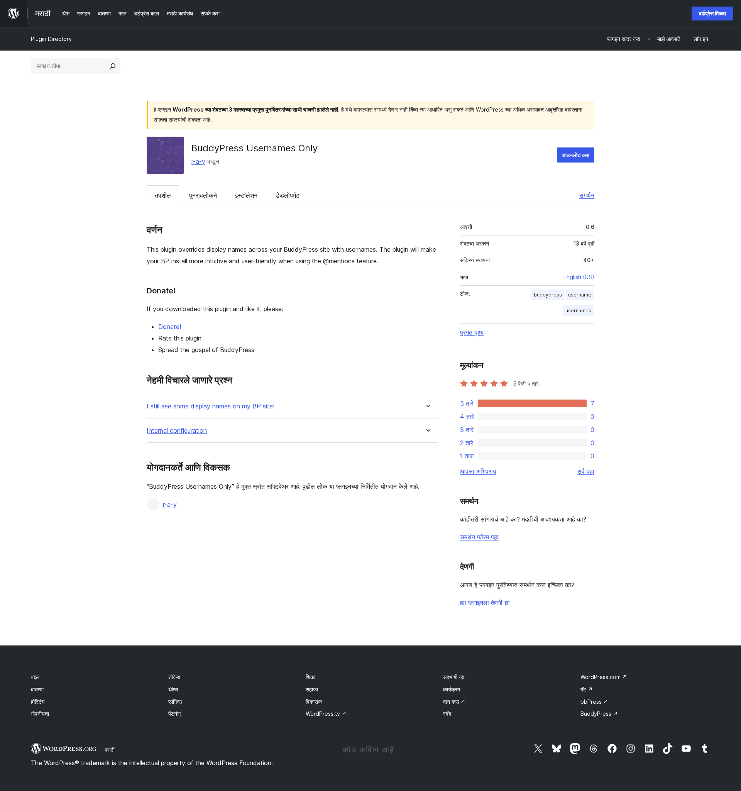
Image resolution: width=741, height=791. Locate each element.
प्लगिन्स (175, 701)
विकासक (314, 701)
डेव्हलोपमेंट (287, 195)
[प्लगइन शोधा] (112, 66)
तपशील (163, 195)
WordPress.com (603, 677)
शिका (310, 677)
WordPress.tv (326, 713)
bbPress (594, 701)
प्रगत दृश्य (472, 332)
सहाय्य (312, 689)
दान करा (454, 701)
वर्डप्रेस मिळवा (712, 13)
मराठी (110, 750)
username (579, 295)
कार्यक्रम (451, 689)
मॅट (586, 689)
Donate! (169, 326)
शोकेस (174, 677)
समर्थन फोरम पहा (479, 537)
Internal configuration (177, 430)
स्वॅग (447, 713)
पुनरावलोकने (203, 195)
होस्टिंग (37, 701)
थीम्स (173, 689)
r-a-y (198, 161)
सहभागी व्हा (453, 677)
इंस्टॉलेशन (246, 195)
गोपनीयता (40, 713)
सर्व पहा (585, 471)
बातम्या (37, 689)
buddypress (548, 295)
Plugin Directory (51, 39)
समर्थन (586, 195)
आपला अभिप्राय (478, 471)
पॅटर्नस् (174, 713)
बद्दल (35, 677)
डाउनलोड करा (575, 155)
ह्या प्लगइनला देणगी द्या (485, 602)
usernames (578, 310)
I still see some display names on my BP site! (210, 406)
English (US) (578, 277)
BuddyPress (599, 713)
